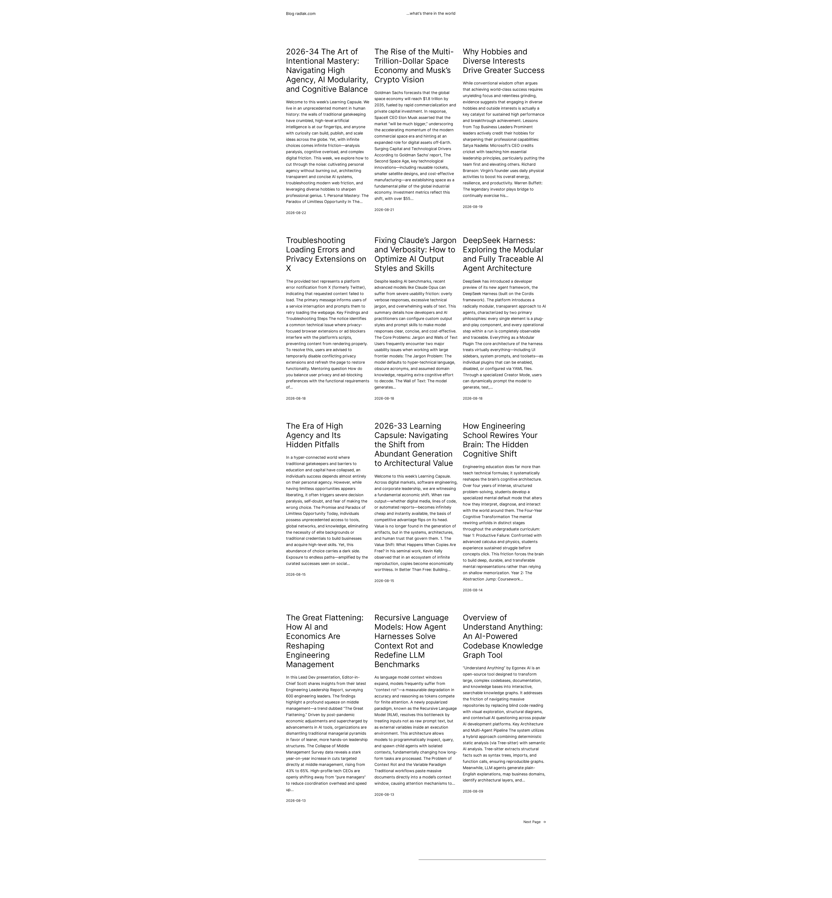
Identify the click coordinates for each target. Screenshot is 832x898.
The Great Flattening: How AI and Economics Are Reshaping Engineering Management (325, 641)
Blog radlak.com (301, 13)
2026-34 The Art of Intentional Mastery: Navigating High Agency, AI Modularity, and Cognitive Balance (327, 70)
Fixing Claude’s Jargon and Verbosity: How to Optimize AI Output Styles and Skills (415, 254)
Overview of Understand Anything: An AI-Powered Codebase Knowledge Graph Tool (503, 636)
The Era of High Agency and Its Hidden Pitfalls (314, 435)
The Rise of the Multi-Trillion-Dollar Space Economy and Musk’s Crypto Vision (414, 65)
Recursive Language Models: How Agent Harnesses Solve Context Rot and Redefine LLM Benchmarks (411, 641)
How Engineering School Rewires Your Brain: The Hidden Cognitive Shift (500, 440)
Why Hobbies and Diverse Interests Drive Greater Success (504, 61)
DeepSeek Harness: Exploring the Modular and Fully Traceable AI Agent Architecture (503, 254)
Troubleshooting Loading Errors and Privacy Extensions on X (326, 254)
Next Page (534, 822)
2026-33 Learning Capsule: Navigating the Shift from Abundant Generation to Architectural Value (413, 444)
